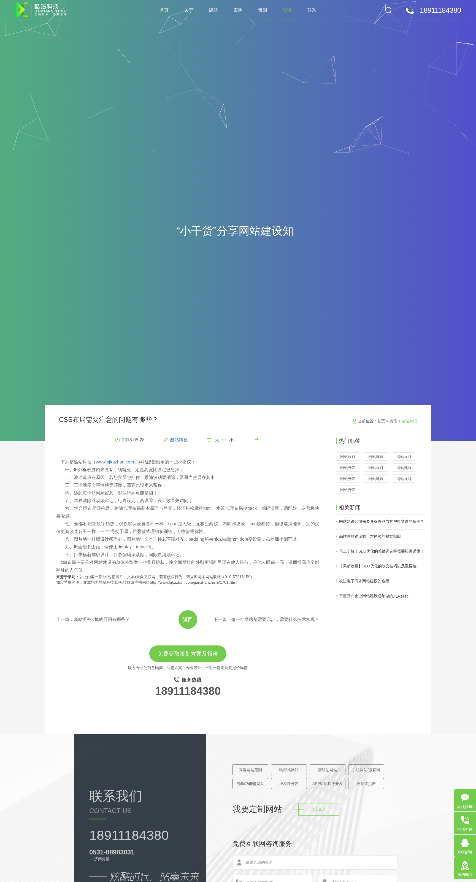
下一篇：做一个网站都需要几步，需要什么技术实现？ (266, 619)
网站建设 (376, 456)
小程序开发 (289, 783)
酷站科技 (179, 440)
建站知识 (409, 421)
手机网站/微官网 (366, 770)
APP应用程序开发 (327, 783)
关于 (188, 10)
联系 (311, 10)
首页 (164, 10)
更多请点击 (366, 783)
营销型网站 (327, 770)
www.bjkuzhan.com (115, 462)
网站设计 (348, 456)
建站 (213, 10)
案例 (238, 10)
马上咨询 (318, 809)
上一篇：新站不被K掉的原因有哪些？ (93, 619)
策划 (262, 10)
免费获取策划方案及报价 (188, 654)
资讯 (287, 10)
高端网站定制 (250, 770)
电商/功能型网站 (250, 783)
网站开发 (348, 467)
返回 (188, 619)
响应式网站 (289, 770)
